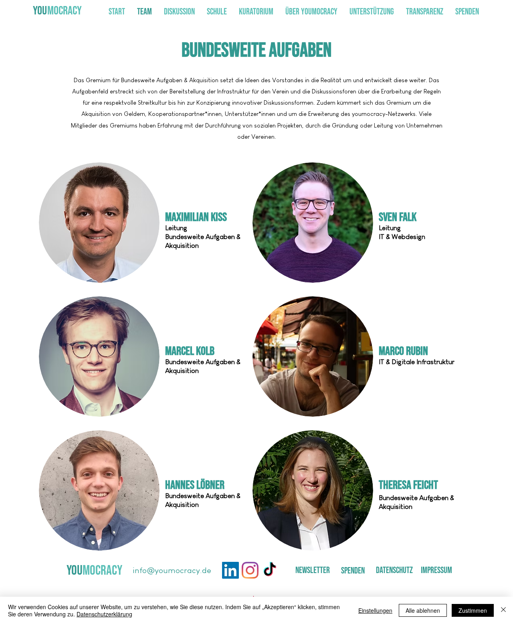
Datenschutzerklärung (104, 614)
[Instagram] (250, 570)
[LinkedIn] (230, 570)
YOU (40, 11)
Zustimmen (472, 610)
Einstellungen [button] (375, 610)
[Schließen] (503, 610)
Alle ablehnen (423, 610)
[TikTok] (269, 570)
